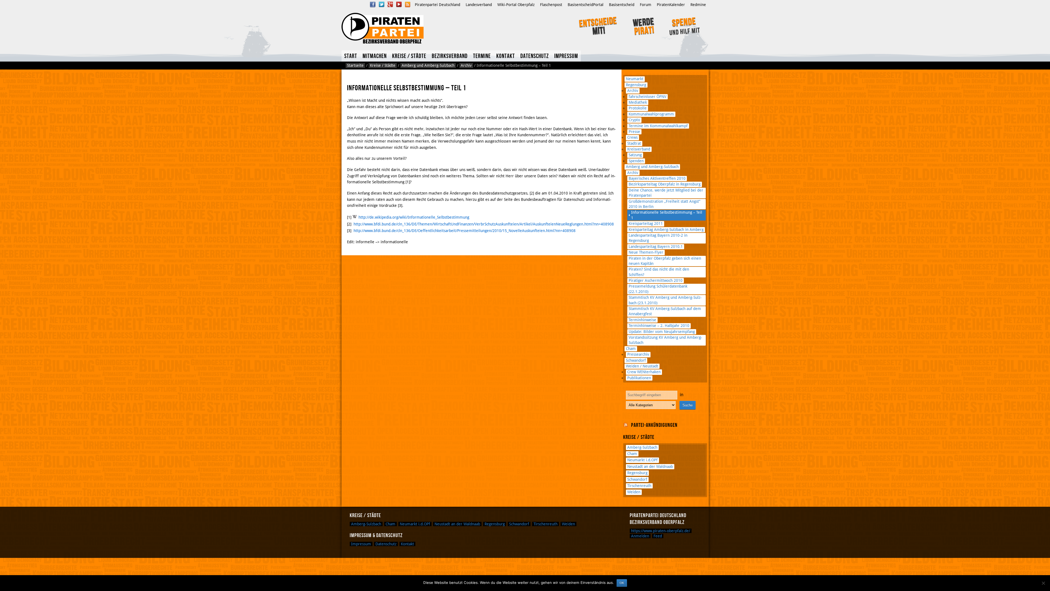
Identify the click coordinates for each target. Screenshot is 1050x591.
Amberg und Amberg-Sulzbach (428, 65)
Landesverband (479, 4)
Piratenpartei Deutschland (437, 4)
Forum (645, 4)
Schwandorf (636, 360)
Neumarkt (634, 79)
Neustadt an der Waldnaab (650, 466)
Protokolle (638, 108)
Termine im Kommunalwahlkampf (658, 126)
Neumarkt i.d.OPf (642, 460)
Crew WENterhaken (644, 372)
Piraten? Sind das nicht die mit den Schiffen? (659, 272)
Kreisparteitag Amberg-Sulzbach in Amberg (666, 229)
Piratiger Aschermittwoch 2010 (655, 280)
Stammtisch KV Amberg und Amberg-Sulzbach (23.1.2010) (665, 300)
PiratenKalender (671, 4)
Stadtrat (634, 143)
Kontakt (505, 56)
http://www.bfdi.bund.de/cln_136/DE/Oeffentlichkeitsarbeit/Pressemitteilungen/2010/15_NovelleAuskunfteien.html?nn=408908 (465, 230)
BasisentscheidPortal (585, 4)
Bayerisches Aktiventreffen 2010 (657, 178)
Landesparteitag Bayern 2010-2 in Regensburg (658, 238)
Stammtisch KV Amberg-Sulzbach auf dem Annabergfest (665, 311)
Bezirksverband (450, 56)
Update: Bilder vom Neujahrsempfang (662, 331)
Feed (658, 536)
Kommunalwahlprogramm (651, 114)
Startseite (355, 65)
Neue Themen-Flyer (646, 252)
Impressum (566, 56)
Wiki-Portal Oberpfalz (516, 4)
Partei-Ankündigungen (654, 425)
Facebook (372, 4)
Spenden (636, 161)
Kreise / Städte (409, 56)
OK (622, 582)
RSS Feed (407, 4)
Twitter (381, 4)
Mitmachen (375, 56)
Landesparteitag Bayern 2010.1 (656, 246)
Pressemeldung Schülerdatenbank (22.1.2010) (658, 289)
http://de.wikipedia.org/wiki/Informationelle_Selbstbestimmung (413, 217)
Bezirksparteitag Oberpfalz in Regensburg (665, 184)
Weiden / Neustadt (642, 366)
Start (350, 56)
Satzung (635, 155)
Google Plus (390, 4)
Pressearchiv (638, 354)
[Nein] (1043, 583)
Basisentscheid (621, 4)
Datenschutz (534, 56)
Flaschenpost (551, 4)
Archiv (466, 65)
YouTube (399, 4)
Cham (631, 348)
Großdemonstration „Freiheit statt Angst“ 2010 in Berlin (664, 204)
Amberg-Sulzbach (642, 447)
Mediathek (638, 102)
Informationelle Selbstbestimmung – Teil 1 (666, 215)
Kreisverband (638, 149)
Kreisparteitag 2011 (646, 223)
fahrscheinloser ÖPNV (647, 96)
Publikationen (639, 378)
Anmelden (640, 536)
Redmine (698, 4)
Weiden (633, 492)
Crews (632, 137)
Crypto (634, 120)
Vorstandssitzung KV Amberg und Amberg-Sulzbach (665, 340)
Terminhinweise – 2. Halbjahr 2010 (659, 325)
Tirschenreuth (639, 485)
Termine (482, 56)
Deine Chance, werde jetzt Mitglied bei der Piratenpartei (666, 193)
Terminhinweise (642, 320)
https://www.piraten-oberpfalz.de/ (660, 531)
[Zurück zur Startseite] (415, 28)
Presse (634, 131)
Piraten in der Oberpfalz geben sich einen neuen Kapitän (665, 261)
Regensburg (636, 85)
